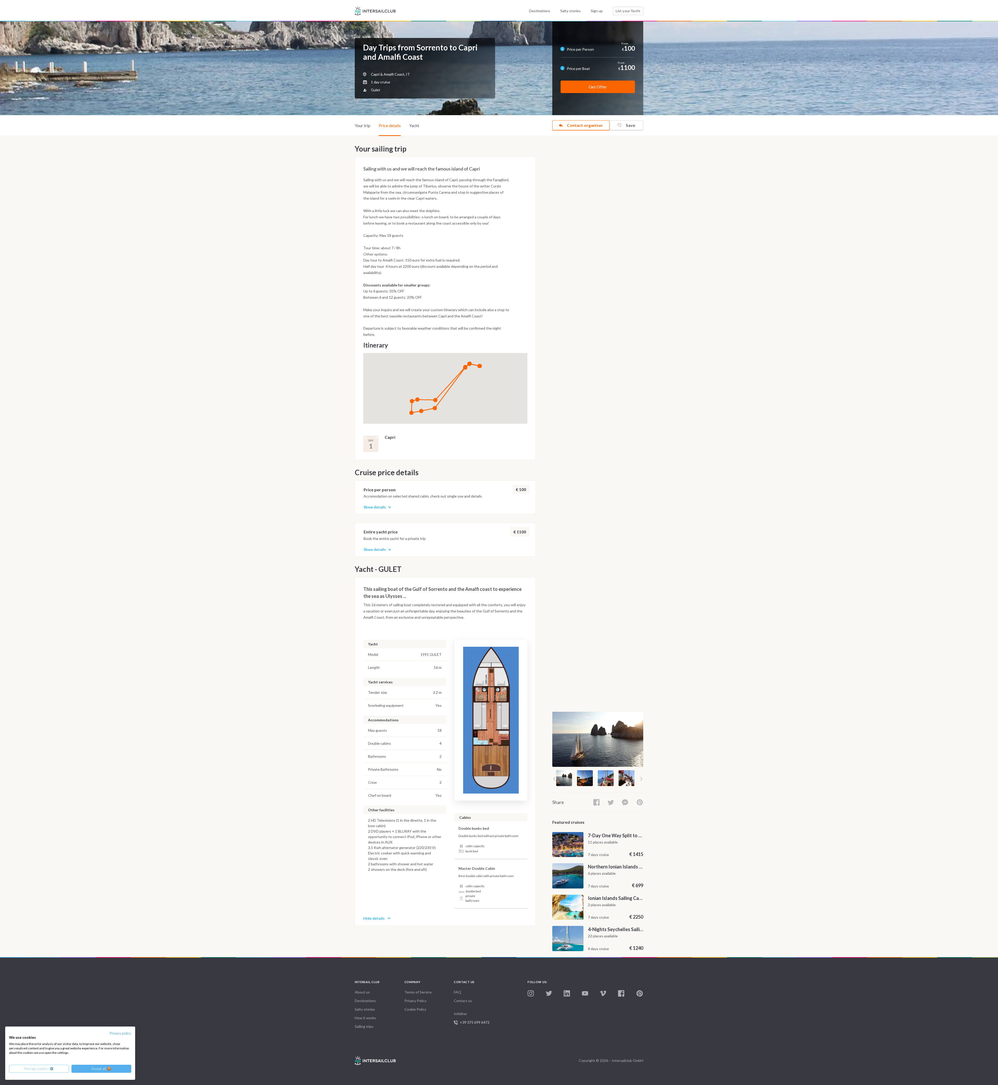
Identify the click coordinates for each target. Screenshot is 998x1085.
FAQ (457, 992)
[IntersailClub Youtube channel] (585, 993)
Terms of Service (418, 992)
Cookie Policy (415, 1009)
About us (362, 992)
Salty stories (570, 11)
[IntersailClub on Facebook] (621, 993)
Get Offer (598, 86)
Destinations (539, 11)
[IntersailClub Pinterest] (639, 993)
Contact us (463, 1000)
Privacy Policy (415, 1000)
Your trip (362, 125)
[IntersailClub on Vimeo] (603, 993)
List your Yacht (628, 11)
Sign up (597, 11)
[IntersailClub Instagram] (531, 993)
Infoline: (471, 1017)
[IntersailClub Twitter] (549, 993)
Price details (390, 125)
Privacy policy (120, 1033)
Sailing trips (364, 1026)
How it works (365, 1018)
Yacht (414, 125)
